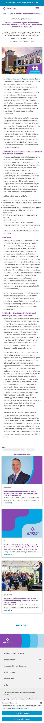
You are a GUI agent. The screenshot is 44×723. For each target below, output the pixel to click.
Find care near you (21, 2)
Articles (11, 13)
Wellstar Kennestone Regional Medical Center (23, 79)
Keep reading (8, 503)
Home (4, 13)
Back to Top (21, 625)
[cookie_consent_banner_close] (41, 703)
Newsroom (29, 19)
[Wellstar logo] (9, 8)
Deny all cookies (22, 713)
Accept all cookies (22, 719)
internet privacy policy (20, 708)
